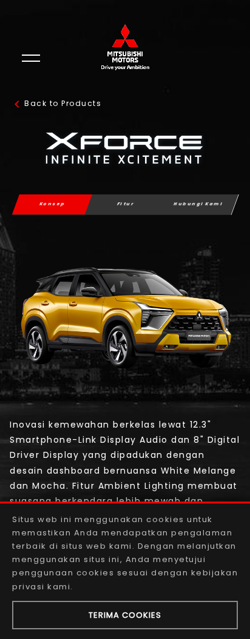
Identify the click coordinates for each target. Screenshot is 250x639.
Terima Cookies (125, 615)
